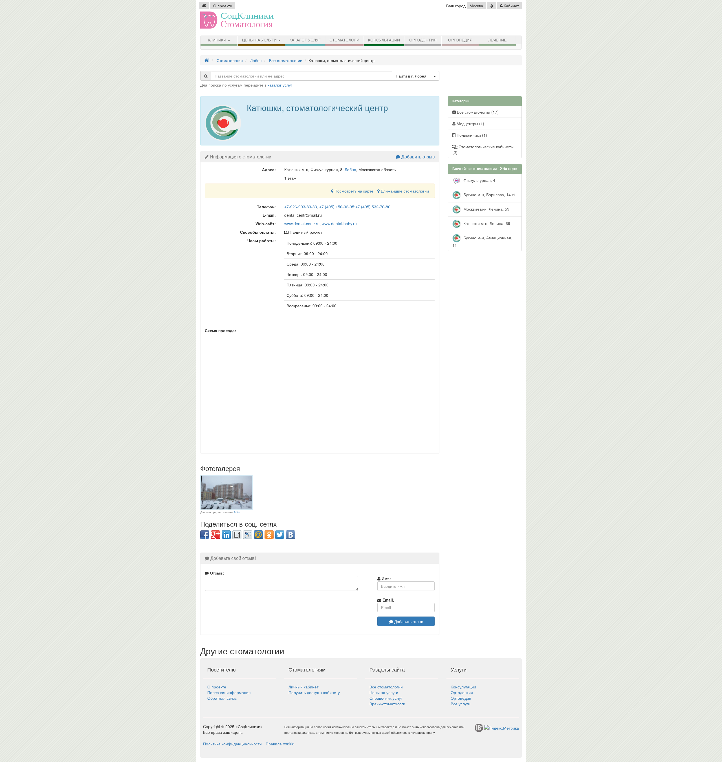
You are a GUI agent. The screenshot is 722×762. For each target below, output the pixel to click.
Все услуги (460, 703)
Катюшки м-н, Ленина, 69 (486, 223)
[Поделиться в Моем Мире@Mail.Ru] (258, 534)
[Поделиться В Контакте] (290, 534)
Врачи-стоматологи (387, 703)
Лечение (497, 40)
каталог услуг (280, 85)
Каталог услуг (305, 40)
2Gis (237, 512)
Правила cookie (280, 743)
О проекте (222, 5)
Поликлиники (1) (471, 135)
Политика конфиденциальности (232, 743)
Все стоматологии (386, 687)
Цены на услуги (260, 40)
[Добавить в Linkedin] (226, 534)
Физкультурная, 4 (478, 180)
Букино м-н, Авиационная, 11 (482, 241)
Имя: (385, 578)
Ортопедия (460, 40)
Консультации (384, 40)
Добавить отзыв (417, 156)
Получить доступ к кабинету (314, 692)
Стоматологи (344, 40)
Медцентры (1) (469, 123)
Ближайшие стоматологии (404, 191)
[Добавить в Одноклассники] (269, 534)
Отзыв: (216, 573)
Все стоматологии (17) (477, 112)
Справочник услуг (385, 698)
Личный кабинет (303, 687)
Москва (476, 5)
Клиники (217, 40)
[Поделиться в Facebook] (204, 534)
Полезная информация (229, 692)
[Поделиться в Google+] (215, 534)
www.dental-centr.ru (302, 223)
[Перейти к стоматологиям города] (491, 5)
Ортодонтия (423, 40)
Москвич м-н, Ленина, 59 (485, 209)
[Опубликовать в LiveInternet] (236, 534)
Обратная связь (222, 698)
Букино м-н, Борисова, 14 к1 (489, 194)
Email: (387, 600)
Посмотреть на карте (353, 191)
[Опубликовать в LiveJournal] (247, 534)
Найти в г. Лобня (411, 76)
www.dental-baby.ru (339, 223)
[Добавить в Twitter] (279, 534)
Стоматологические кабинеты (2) (483, 149)
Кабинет (511, 5)
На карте (509, 169)
